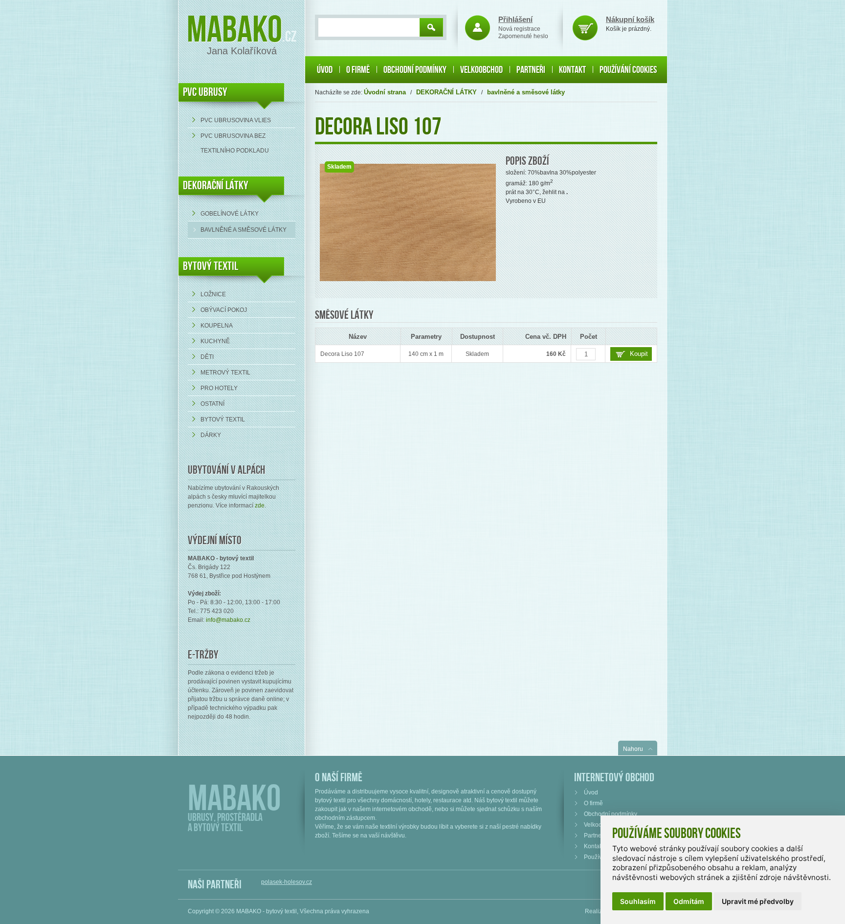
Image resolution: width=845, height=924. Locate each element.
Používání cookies (628, 70)
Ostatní (212, 403)
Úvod (325, 70)
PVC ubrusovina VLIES (235, 120)
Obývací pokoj (223, 310)
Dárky (210, 435)
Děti (207, 356)
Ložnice (213, 294)
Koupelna (216, 325)
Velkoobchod (481, 70)
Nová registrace (519, 28)
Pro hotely (219, 388)
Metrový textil (225, 372)
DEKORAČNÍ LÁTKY (215, 185)
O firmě (358, 70)
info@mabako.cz (228, 619)
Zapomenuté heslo (523, 36)
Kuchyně (215, 341)
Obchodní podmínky (414, 70)
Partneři (530, 70)
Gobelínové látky (229, 213)
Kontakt (572, 70)
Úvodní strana (385, 92)
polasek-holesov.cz (286, 882)
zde (260, 505)
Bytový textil (210, 266)
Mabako (234, 30)
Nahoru (633, 749)
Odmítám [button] (688, 901)
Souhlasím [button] (638, 901)
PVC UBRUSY (205, 92)
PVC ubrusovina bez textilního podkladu (234, 143)
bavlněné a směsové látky (243, 229)
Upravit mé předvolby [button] (758, 901)
